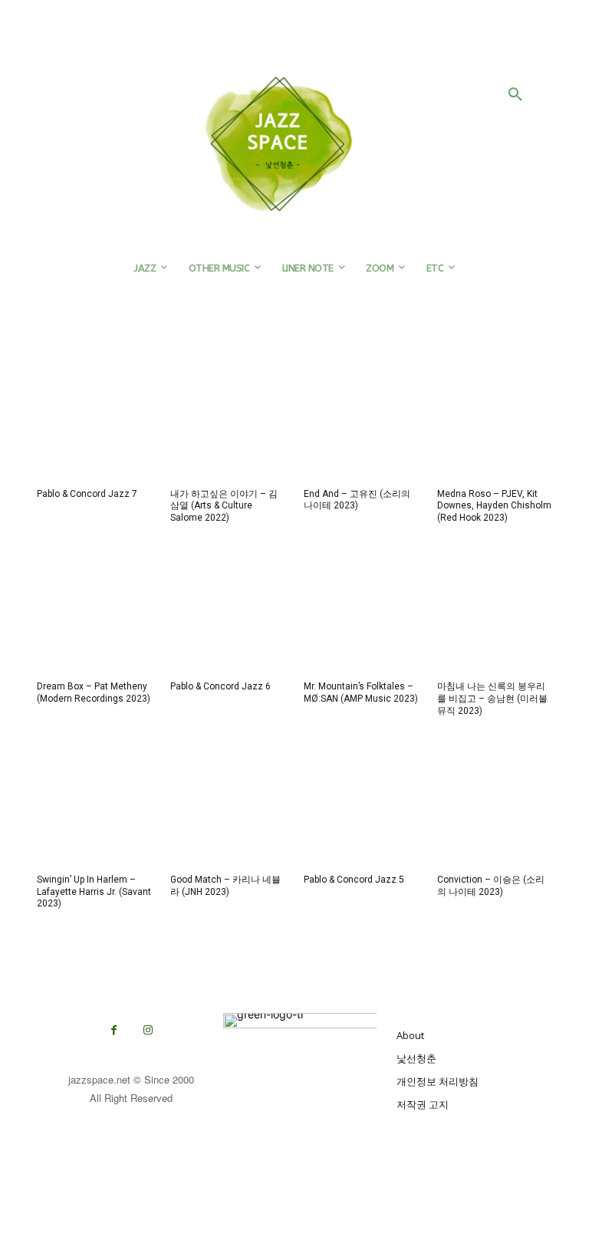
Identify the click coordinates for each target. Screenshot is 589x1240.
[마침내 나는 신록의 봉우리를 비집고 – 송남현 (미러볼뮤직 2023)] (494, 613)
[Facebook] (113, 1030)
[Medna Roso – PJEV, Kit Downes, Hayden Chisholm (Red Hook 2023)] (494, 421)
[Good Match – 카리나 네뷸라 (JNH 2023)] (227, 806)
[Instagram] (148, 1030)
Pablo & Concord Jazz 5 (354, 879)
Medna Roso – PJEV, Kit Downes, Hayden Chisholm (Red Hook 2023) (494, 505)
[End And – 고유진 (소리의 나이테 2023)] (361, 421)
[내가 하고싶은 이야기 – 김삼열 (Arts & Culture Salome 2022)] (227, 421)
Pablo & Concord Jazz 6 (220, 686)
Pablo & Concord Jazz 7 (87, 493)
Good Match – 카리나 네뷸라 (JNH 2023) (225, 885)
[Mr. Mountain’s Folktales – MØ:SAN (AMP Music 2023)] (361, 613)
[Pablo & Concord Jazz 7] (94, 421)
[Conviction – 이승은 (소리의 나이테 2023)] (494, 806)
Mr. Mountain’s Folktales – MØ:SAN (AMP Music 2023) (361, 692)
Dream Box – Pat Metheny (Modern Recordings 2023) (93, 692)
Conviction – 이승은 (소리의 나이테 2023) (491, 885)
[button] (515, 95)
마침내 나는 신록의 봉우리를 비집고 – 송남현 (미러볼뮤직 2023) (492, 698)
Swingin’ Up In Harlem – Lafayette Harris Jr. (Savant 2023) (94, 891)
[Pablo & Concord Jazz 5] (361, 806)
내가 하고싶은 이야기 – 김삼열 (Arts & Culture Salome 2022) (224, 505)
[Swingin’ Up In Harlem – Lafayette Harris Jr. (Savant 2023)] (94, 806)
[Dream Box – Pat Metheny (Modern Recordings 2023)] (94, 613)
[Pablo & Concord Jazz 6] (227, 613)
